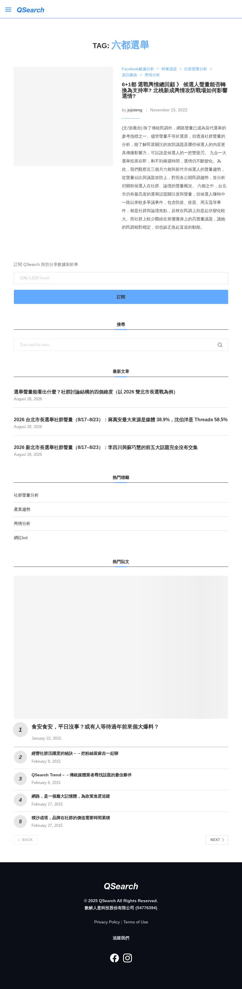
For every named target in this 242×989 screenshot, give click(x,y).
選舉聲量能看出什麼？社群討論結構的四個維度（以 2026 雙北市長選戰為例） (96, 391)
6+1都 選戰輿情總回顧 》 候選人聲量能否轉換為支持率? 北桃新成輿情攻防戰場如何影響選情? (175, 90)
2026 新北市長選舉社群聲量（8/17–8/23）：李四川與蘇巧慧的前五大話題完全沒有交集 (106, 447)
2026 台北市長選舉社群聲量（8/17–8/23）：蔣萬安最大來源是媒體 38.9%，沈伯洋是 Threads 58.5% (121, 419)
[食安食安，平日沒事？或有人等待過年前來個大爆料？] (121, 647)
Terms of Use (135, 922)
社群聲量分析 (26, 495)
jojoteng (134, 110)
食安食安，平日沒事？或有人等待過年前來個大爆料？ (95, 727)
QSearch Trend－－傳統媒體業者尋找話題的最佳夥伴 (82, 774)
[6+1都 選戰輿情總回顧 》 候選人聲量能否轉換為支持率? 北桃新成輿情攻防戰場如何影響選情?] (63, 116)
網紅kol (20, 537)
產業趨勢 (22, 509)
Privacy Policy (107, 922)
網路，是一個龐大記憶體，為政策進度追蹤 (71, 796)
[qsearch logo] (33, 9)
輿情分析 (22, 523)
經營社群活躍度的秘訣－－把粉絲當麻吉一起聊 (75, 753)
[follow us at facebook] (114, 958)
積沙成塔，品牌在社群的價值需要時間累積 (71, 817)
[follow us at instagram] (127, 958)
